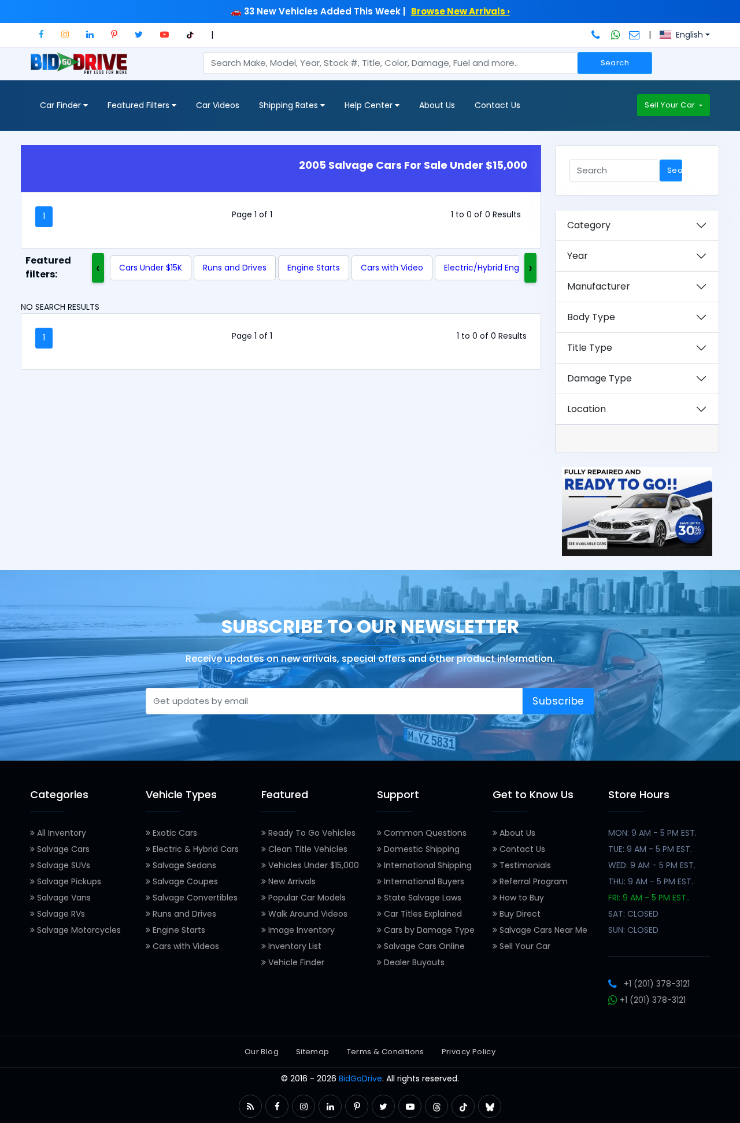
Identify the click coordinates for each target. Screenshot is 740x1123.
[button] (41, 34)
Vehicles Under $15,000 (312, 865)
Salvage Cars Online (423, 946)
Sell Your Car (671, 104)
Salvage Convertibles (194, 897)
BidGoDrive (360, 1078)
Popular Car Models (306, 897)
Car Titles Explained (422, 914)
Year (577, 255)
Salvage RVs (60, 914)
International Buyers (423, 881)
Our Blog (262, 1051)
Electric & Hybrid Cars (194, 849)
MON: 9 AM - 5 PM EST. (652, 833)
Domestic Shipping (421, 849)
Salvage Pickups (68, 881)
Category (588, 225)
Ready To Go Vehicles (311, 833)
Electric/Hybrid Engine (487, 267)
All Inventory (60, 833)
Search (615, 62)
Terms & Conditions (385, 1051)
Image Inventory (300, 930)
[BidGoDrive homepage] (81, 69)
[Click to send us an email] (634, 34)
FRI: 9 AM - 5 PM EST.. (649, 897)
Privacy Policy (468, 1051)
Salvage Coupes (184, 881)
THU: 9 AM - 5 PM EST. (650, 881)
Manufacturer (598, 286)
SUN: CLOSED (633, 930)
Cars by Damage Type (428, 930)
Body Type (591, 317)
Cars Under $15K (150, 267)
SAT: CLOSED (633, 914)
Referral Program (532, 881)
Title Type (589, 347)
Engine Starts (313, 267)
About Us (437, 105)
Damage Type (599, 378)
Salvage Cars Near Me (542, 930)
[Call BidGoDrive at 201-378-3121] (596, 34)
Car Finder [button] (61, 105)
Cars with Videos (184, 946)
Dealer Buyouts (413, 962)
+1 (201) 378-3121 (657, 983)
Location (586, 409)
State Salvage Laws (421, 897)
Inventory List (293, 946)
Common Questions (424, 833)
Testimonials (524, 865)
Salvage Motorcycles (78, 930)
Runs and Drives (235, 267)
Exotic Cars (173, 833)
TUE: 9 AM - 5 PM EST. (650, 849)
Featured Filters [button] (140, 105)
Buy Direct (519, 914)
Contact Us (497, 105)
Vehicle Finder (295, 962)
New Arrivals (291, 881)
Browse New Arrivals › (460, 11)
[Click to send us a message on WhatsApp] (615, 34)
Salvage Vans (63, 897)
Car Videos (217, 105)
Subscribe (558, 701)
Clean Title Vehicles (306, 849)
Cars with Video (392, 267)
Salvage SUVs (62, 865)
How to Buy (520, 897)
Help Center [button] (370, 105)
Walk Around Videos (306, 914)
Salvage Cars (62, 849)
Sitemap (313, 1051)
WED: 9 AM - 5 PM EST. (651, 865)
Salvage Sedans (183, 865)
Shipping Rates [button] (289, 105)
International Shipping (427, 865)
